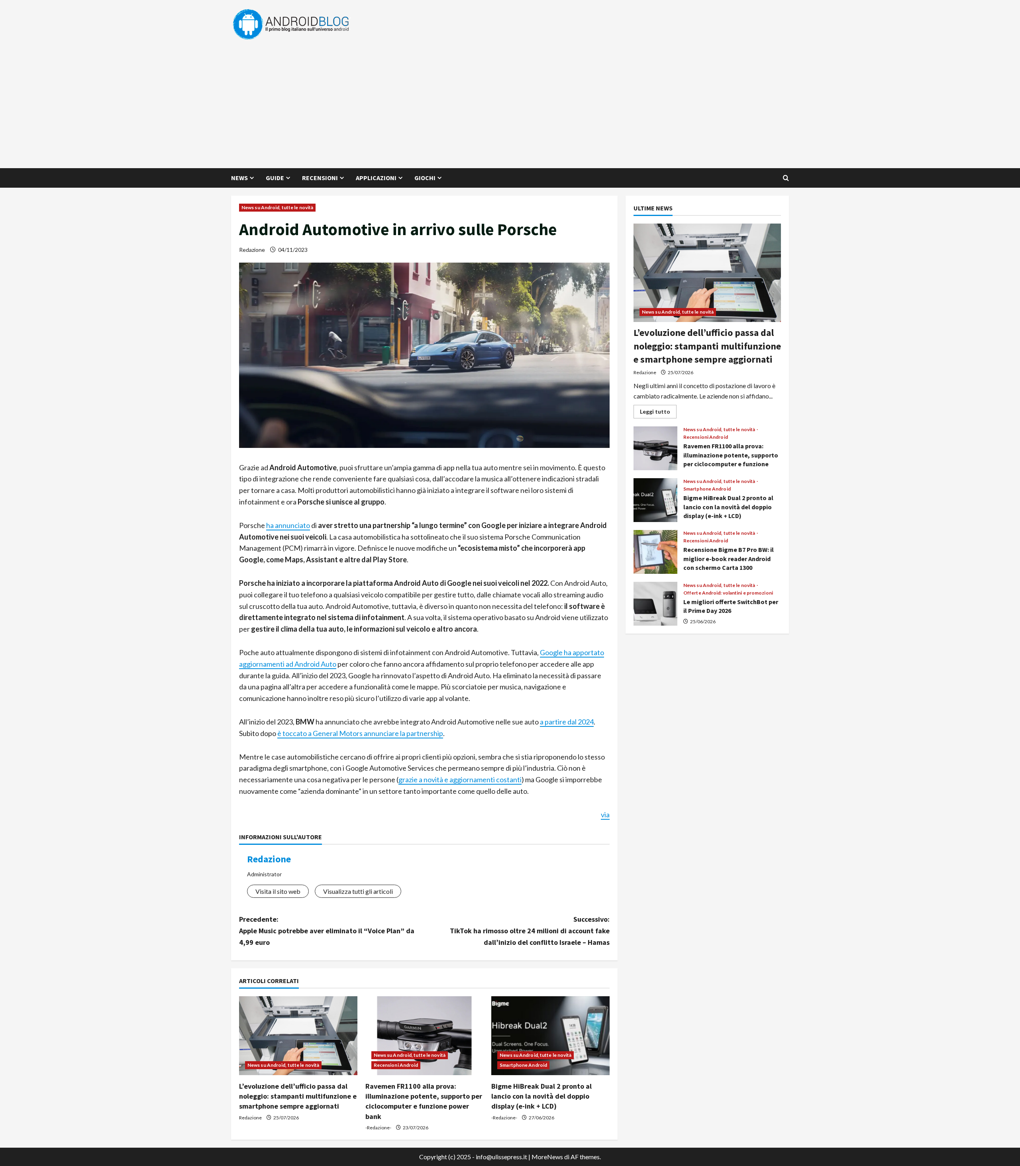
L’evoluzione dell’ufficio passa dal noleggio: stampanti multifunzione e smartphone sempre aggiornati (298, 1096)
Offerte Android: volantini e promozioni (728, 593)
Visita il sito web (277, 891)
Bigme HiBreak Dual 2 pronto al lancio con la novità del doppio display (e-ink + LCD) (541, 1096)
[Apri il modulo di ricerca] (786, 178)
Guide (275, 178)
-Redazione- (378, 1128)
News (239, 178)
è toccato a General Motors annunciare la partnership (360, 733)
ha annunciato (288, 525)
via (605, 814)
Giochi (424, 178)
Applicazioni (376, 178)
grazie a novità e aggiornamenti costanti (460, 779)
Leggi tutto (658, 413)
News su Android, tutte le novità (277, 207)
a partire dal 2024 (567, 721)
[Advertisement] (508, 100)
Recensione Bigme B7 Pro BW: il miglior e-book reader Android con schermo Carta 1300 (655, 552)
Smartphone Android (523, 1065)
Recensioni (320, 178)
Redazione (252, 249)
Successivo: (530, 931)
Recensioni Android (396, 1065)
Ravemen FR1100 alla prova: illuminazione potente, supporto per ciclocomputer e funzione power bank (655, 448)
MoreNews (547, 1156)
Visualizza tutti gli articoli (358, 891)
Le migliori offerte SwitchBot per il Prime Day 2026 (655, 604)
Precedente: (326, 931)
